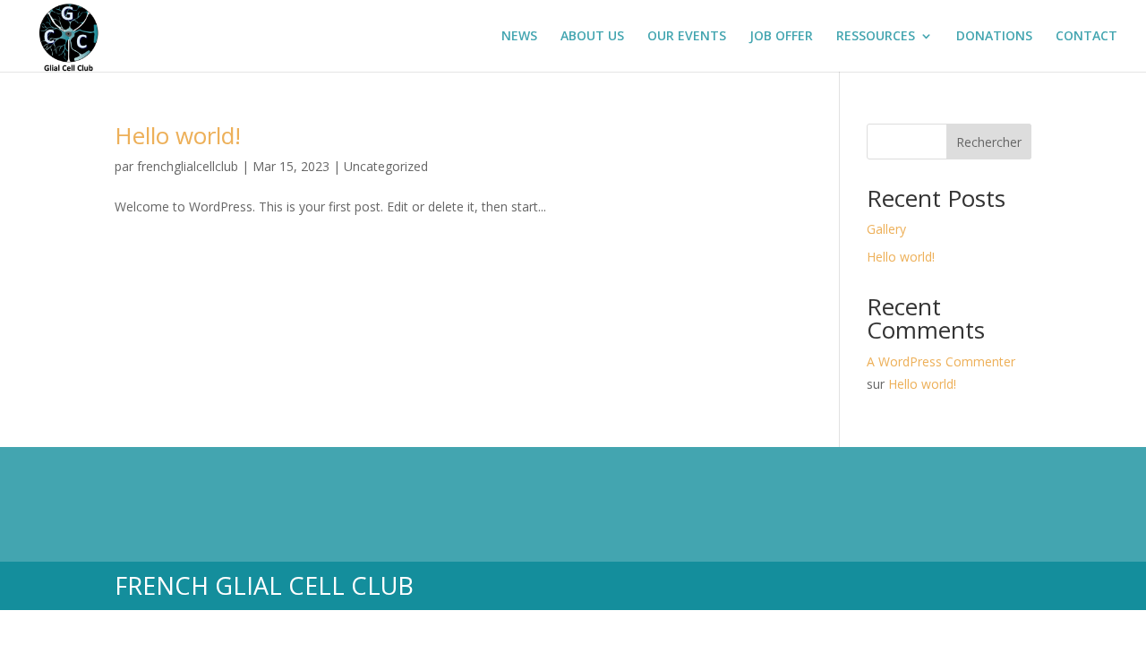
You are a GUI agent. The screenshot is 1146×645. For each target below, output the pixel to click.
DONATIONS (994, 37)
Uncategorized (386, 166)
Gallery (886, 228)
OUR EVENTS (686, 37)
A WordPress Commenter (941, 361)
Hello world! (178, 135)
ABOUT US (592, 37)
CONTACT (1086, 37)
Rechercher (989, 141)
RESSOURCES (875, 37)
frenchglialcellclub (187, 166)
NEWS (519, 37)
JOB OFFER (781, 37)
